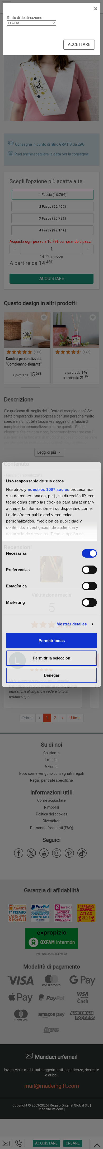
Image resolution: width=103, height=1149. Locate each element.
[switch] (89, 570)
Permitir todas (52, 640)
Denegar (51, 675)
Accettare (79, 44)
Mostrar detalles (72, 624)
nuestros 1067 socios (48, 489)
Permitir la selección (51, 658)
